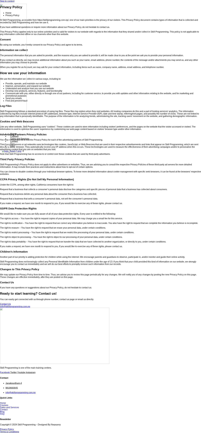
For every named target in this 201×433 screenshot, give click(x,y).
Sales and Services (19, 139)
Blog (2, 412)
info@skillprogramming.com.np (20, 392)
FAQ (2, 414)
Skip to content (7, 1)
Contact (4, 410)
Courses (14, 136)
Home (13, 134)
